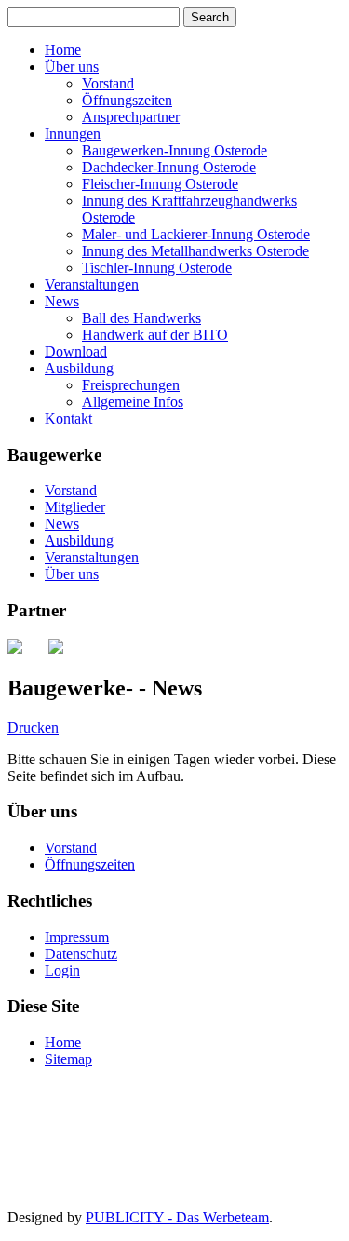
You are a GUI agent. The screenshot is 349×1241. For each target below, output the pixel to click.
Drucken (33, 727)
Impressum (77, 937)
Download (76, 351)
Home (63, 50)
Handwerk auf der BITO (155, 335)
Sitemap (68, 1059)
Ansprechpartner (131, 117)
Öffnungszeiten (127, 100)
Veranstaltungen (92, 284)
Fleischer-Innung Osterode (160, 184)
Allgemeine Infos (132, 402)
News (62, 301)
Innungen (73, 134)
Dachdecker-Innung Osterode (169, 167)
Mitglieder (75, 507)
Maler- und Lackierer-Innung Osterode (196, 234)
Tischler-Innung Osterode (157, 268)
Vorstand (108, 83)
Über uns (72, 66)
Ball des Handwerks (141, 318)
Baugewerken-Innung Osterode (174, 150)
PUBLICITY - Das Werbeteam (177, 1217)
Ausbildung (79, 368)
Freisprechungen (131, 385)
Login (62, 970)
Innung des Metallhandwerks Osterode (195, 251)
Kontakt (68, 418)
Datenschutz (81, 954)
